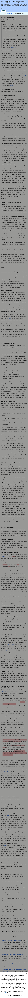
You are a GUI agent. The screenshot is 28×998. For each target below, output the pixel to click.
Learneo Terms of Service (20, 1)
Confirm (3, 10)
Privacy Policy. (5, 992)
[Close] (26, 973)
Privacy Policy (5, 2)
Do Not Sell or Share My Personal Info (14, 995)
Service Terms (12, 1)
